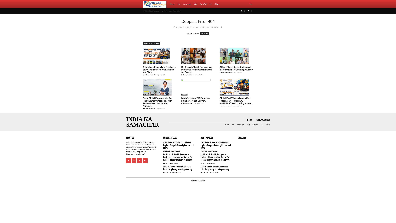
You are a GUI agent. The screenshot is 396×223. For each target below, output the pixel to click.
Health (183, 63)
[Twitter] (244, 11)
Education (223, 63)
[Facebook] (237, 11)
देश (210, 4)
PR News (164, 11)
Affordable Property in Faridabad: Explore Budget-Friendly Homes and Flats (159, 69)
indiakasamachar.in (149, 75)
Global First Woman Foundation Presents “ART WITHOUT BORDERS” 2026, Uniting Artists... (236, 101)
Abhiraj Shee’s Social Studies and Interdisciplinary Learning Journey (236, 68)
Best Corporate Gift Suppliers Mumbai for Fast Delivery (195, 99)
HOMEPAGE (204, 33)
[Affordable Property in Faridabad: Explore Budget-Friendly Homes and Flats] (159, 56)
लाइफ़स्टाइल (187, 4)
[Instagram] (241, 11)
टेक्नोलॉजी (203, 4)
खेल (179, 4)
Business (146, 63)
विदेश (195, 4)
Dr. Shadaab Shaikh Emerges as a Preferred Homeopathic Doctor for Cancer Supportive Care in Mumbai (177, 157)
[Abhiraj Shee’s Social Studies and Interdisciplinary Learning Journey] (236, 56)
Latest (221, 94)
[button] (250, 4)
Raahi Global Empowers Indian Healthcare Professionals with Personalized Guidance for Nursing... (157, 102)
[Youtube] (251, 11)
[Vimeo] (248, 11)
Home (172, 4)
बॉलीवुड (216, 4)
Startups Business (174, 11)
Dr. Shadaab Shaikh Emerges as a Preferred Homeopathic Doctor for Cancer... (196, 69)
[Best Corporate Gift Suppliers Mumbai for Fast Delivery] (198, 87)
